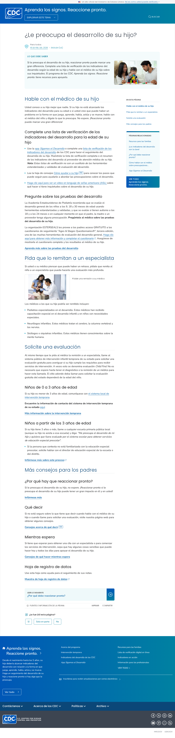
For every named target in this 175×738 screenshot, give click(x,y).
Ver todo (10, 692)
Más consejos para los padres (138, 124)
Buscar (156, 16)
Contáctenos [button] (11, 706)
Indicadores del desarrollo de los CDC (78, 657)
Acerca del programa (70, 647)
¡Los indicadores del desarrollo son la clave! (142, 148)
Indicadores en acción (127, 657)
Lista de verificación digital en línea (133, 652)
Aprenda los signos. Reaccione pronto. (65, 10)
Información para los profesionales (133, 662)
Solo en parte (42, 621)
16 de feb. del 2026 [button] (39, 47)
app (50, 148)
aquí (42, 407)
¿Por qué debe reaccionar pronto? (139, 156)
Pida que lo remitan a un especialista (141, 112)
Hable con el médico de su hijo (140, 106)
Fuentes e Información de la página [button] (47, 605)
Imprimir (95, 605)
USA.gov (169, 731)
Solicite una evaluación (136, 118)
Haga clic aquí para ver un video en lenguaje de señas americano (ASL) (67, 183)
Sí (29, 621)
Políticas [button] (78, 706)
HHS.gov (158, 731)
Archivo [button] (101, 706)
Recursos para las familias (140, 141)
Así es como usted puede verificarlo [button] (141, 1)
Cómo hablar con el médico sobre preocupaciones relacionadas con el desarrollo (141, 164)
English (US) (57, 47)
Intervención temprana (71, 652)
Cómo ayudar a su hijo (66, 173)
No (57, 621)
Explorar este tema (39, 17)
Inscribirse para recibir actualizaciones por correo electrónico (90, 678)
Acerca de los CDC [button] (46, 706)
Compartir (107, 605)
